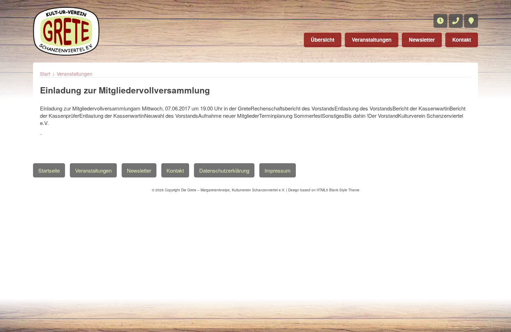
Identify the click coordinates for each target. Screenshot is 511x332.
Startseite (49, 170)
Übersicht (322, 39)
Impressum (278, 170)
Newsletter (422, 39)
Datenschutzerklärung (224, 170)
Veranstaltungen (371, 39)
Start (45, 73)
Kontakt (461, 39)
